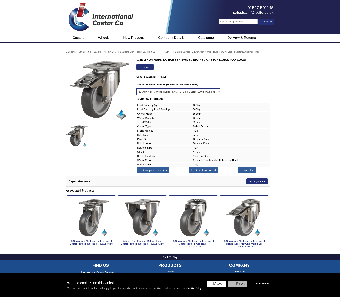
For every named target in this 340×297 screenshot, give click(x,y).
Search (267, 21)
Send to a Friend (205, 170)
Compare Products (155, 170)
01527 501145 (260, 7)
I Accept (218, 283)
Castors (78, 37)
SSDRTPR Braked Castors (177, 52)
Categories (71, 52)
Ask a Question (257, 181)
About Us (239, 271)
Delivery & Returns (241, 37)
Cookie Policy (194, 288)
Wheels (104, 37)
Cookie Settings (262, 283)
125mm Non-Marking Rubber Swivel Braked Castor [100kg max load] (225, 52)
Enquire (146, 66)
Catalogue (206, 37)
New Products (134, 37)
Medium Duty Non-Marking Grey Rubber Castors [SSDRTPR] (132, 52)
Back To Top (170, 257)
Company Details (171, 37)
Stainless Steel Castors (90, 52)
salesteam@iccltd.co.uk (253, 12)
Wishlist (248, 170)
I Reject (239, 283)
